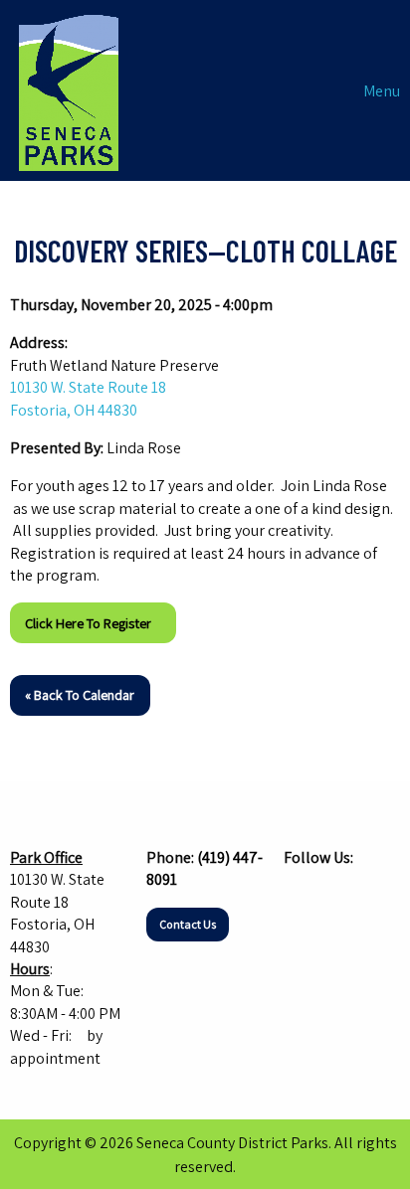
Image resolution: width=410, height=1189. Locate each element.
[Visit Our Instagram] (331, 896)
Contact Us (187, 924)
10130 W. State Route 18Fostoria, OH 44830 (88, 398)
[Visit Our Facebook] (299, 896)
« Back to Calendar (79, 694)
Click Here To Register (92, 622)
